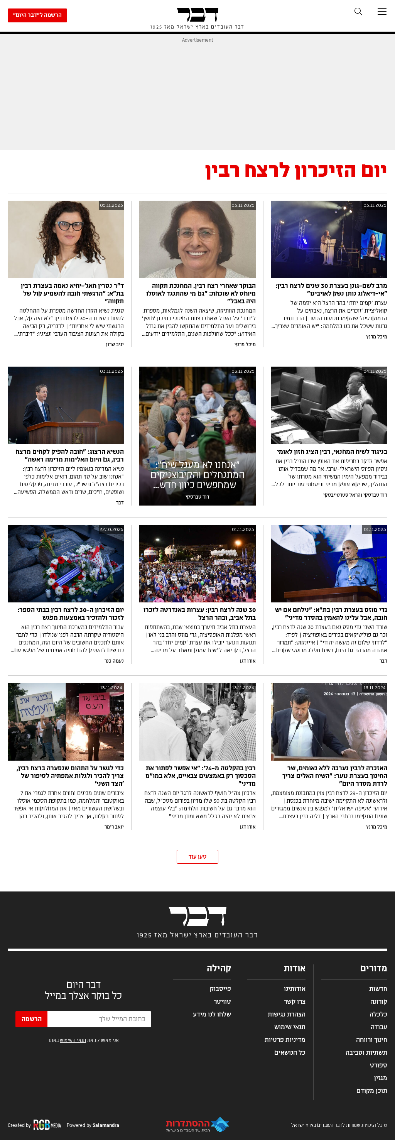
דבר (120, 503)
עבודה (379, 1027)
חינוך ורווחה (371, 1040)
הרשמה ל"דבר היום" (37, 15)
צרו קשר (295, 1002)
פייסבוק (220, 989)
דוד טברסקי (375, 495)
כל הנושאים (290, 1053)
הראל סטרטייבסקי (342, 495)
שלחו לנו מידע (212, 1014)
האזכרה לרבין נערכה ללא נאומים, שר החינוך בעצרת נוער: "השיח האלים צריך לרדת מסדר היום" (334, 776)
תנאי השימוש (73, 1040)
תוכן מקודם (371, 1091)
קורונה (378, 1002)
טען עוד (197, 857)
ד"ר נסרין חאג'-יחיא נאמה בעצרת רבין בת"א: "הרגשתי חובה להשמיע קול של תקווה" (72, 293)
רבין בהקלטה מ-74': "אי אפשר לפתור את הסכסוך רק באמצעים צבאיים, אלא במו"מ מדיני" (200, 776)
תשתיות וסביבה (366, 1053)
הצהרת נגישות (287, 1014)
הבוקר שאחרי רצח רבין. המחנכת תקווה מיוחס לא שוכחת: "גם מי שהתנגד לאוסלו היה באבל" (201, 293)
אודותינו (295, 989)
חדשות (378, 989)
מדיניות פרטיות (285, 1040)
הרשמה (32, 1019)
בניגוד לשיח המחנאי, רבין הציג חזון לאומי (332, 452)
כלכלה (378, 1014)
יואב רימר (114, 827)
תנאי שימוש (290, 1027)
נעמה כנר (114, 661)
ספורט (378, 1065)
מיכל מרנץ (376, 337)
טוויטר (222, 1002)
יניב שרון (115, 344)
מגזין (380, 1078)
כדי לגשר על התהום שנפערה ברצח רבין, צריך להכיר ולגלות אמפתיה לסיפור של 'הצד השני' (70, 776)
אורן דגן (248, 661)
